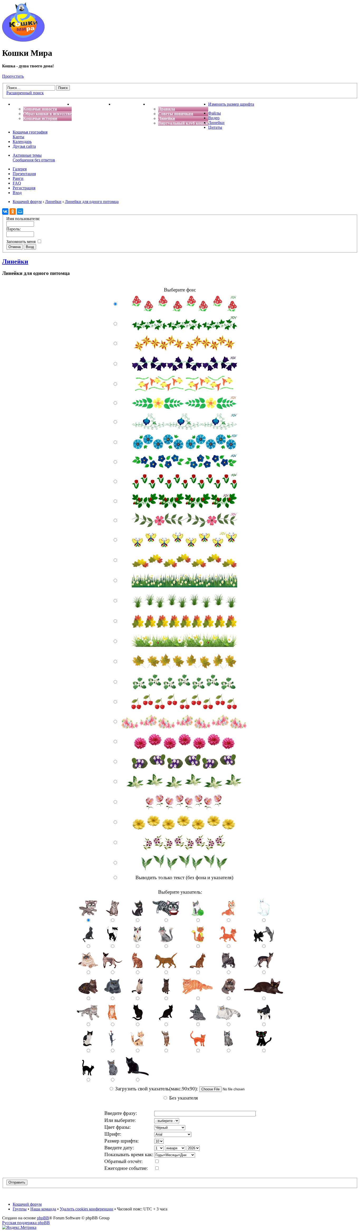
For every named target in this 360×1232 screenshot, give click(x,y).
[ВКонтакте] (5, 211)
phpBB (43, 1218)
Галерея (20, 169)
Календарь (22, 141)
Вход (17, 192)
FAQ (17, 183)
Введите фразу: (120, 1113)
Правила (166, 109)
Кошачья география (30, 132)
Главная (20, 104)
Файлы (214, 113)
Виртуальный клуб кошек (183, 123)
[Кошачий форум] (23, 40)
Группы (20, 1209)
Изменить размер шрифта (231, 104)
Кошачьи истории (40, 118)
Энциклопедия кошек (92, 104)
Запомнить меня (21, 241)
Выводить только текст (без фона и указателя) (184, 877)
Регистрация (24, 188)
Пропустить (13, 76)
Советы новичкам (175, 113)
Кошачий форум (27, 1204)
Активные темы (27, 155)
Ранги (18, 178)
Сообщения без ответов (34, 160)
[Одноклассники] (12, 211)
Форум (154, 104)
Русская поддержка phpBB (26, 1222)
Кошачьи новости (40, 109)
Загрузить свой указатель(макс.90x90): (157, 1088)
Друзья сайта (24, 146)
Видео (214, 118)
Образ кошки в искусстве (47, 113)
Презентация (24, 173)
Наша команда (43, 1209)
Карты (18, 137)
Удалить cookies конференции (86, 1209)
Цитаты (215, 127)
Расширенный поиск (25, 93)
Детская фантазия (130, 104)
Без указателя (183, 1098)
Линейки (166, 118)
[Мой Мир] (20, 211)
